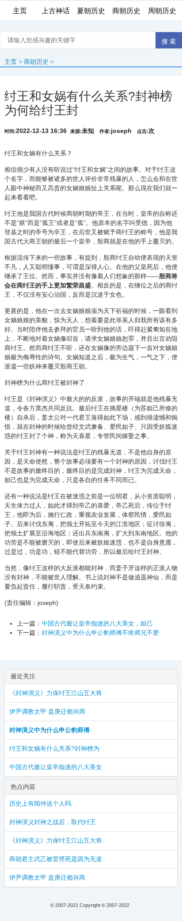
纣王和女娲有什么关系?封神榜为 (54, 748)
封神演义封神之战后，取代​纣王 (52, 821)
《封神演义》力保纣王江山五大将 (55, 692)
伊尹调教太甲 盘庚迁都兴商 (47, 711)
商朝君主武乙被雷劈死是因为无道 (55, 858)
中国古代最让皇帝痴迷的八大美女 (55, 766)
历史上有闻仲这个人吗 (40, 803)
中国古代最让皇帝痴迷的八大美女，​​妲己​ (97, 623)
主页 (10, 61)
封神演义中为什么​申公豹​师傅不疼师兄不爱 (100, 632)
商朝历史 (36, 61)
